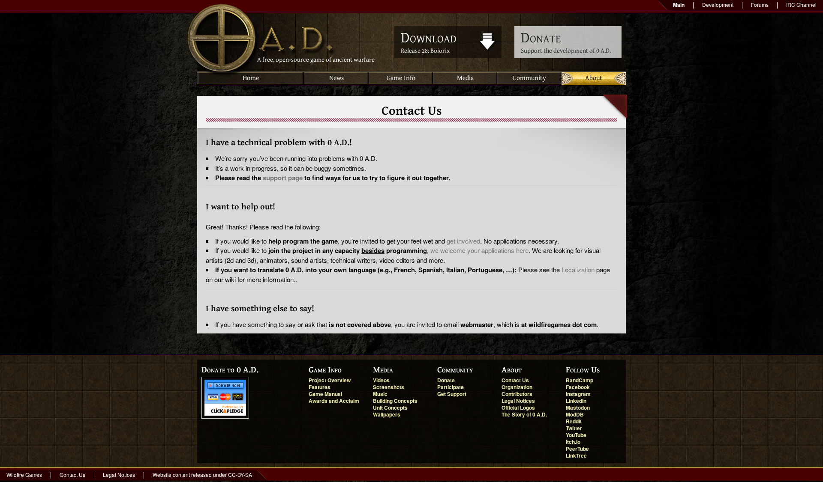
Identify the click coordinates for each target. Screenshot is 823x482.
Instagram (578, 394)
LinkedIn (576, 401)
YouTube (576, 435)
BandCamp (579, 380)
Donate (446, 380)
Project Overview (330, 380)
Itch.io (573, 442)
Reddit (574, 421)
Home (251, 78)
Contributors (517, 394)
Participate (450, 387)
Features (319, 387)
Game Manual (325, 394)
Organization (517, 387)
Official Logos (518, 407)
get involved (463, 240)
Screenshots (388, 387)
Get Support (451, 394)
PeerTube (577, 448)
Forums (760, 4)
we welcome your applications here (479, 250)
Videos (381, 380)
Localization (578, 269)
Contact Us (515, 380)
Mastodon (578, 407)
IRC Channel (801, 4)
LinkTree (576, 455)
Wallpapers (386, 414)
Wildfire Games (24, 474)
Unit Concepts (390, 407)
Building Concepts (395, 401)
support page (283, 177)
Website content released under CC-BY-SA (202, 474)
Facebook (578, 387)
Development (717, 4)
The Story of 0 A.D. (524, 414)
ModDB (575, 414)
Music (380, 394)
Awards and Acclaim (334, 401)
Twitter (574, 428)
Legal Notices (518, 401)
